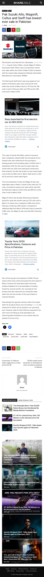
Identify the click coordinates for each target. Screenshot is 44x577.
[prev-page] (3, 435)
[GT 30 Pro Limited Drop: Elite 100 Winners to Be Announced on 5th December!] (7, 417)
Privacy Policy (20, 571)
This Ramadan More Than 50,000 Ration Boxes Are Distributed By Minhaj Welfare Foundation (26, 408)
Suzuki (34, 305)
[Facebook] (4, 30)
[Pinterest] (13, 30)
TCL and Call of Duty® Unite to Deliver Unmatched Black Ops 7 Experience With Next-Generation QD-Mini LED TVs (20, 557)
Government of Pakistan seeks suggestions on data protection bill (11, 363)
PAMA (25, 334)
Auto (16, 7)
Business (10, 7)
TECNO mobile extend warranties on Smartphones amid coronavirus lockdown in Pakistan (32, 364)
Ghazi (5, 25)
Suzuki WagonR (33, 336)
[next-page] (6, 435)
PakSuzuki (18, 334)
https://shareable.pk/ (22, 390)
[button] (3, 3)
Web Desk (6, 462)
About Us (13, 569)
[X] (9, 30)
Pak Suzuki (11, 334)
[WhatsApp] (18, 30)
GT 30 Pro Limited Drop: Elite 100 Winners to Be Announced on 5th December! (26, 417)
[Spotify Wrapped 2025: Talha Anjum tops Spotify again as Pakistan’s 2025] (7, 427)
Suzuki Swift (24, 336)
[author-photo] (22, 384)
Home (4, 7)
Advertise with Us (23, 569)
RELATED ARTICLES (9, 400)
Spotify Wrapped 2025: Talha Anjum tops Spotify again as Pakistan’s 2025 (27, 427)
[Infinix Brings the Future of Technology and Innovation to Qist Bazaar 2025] (22, 477)
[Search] (41, 3)
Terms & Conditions (31, 571)
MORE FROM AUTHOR (26, 400)
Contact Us (33, 569)
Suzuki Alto (6, 336)
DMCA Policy (10, 571)
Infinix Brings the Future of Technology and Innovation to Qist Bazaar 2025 (21, 483)
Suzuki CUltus (14, 336)
